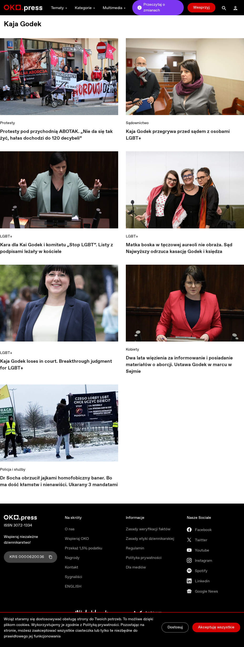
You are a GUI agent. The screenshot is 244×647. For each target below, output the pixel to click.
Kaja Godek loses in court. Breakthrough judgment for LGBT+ (56, 364)
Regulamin (135, 548)
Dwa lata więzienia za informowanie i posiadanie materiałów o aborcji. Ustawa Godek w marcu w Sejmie (179, 365)
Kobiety (132, 349)
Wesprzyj (201, 7)
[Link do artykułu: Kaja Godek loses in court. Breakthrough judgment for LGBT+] (59, 305)
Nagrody (72, 557)
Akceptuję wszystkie (216, 627)
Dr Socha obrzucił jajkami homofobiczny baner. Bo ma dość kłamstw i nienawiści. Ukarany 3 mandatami (59, 481)
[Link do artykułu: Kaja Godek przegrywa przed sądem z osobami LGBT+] (185, 76)
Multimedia (112, 8)
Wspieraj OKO (77, 538)
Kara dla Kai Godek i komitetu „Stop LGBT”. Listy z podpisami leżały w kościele (56, 248)
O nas (70, 529)
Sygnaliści (73, 576)
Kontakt (71, 567)
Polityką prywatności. (101, 624)
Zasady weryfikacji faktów (148, 529)
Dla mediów (136, 567)
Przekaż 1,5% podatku (83, 548)
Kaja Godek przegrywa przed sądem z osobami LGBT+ (178, 135)
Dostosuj (175, 627)
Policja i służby (12, 469)
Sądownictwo (137, 123)
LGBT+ (6, 236)
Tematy (57, 8)
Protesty (7, 123)
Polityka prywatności (144, 557)
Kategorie (83, 8)
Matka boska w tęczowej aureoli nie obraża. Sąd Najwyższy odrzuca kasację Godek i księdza (179, 248)
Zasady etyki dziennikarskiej (150, 538)
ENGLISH (73, 586)
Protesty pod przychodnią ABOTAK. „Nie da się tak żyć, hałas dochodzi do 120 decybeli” (56, 135)
